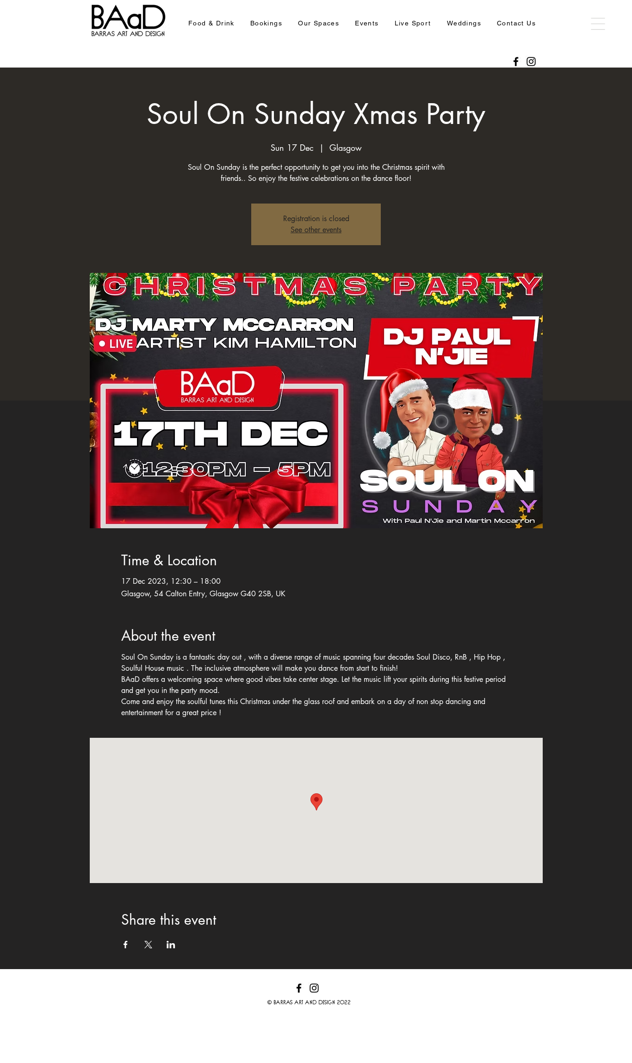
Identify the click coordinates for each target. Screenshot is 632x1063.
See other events (316, 230)
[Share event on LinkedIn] (171, 944)
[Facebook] (516, 62)
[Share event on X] (148, 944)
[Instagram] (531, 62)
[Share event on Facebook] (125, 944)
